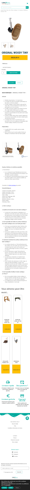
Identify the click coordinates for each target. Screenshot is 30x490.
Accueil (2, 10)
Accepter (4, 487)
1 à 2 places (20, 10)
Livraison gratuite (8, 399)
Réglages (17, 487)
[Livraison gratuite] (8, 396)
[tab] (12, 82)
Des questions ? (22, 386)
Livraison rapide (8, 386)
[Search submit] (27, 7)
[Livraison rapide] (8, 382)
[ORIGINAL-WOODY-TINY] (15, 29)
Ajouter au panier (13, 72)
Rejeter (10, 487)
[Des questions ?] (22, 382)
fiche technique (12, 185)
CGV (12, 472)
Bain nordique (14, 10)
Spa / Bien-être (7, 10)
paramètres (7, 485)
